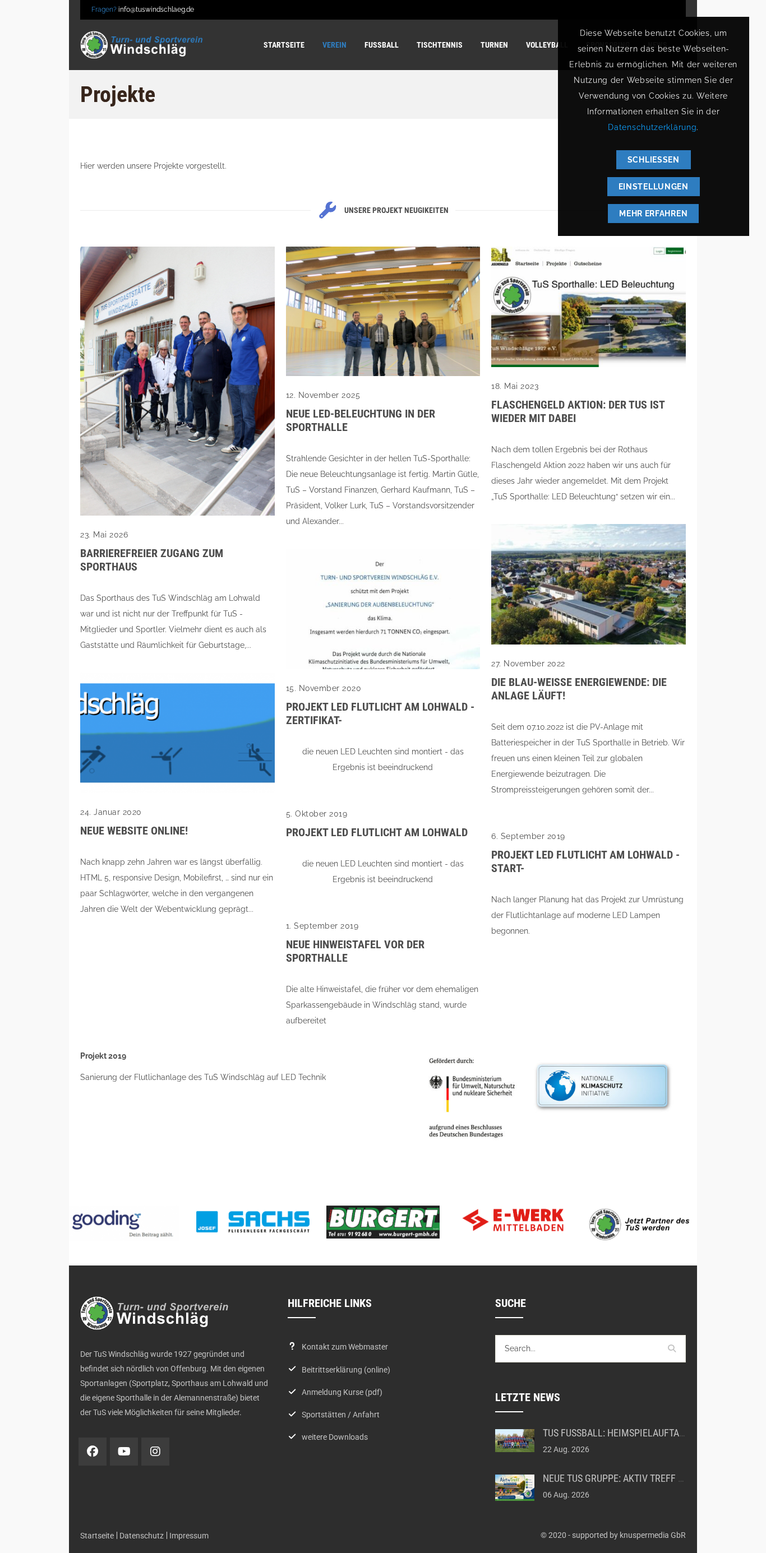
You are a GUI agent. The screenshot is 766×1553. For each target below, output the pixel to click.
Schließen (653, 159)
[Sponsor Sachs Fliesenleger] (253, 1221)
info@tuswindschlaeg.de (156, 9)
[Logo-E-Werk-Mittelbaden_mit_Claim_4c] (513, 1220)
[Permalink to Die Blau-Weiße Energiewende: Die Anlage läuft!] (588, 641)
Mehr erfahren (653, 213)
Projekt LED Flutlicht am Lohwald (377, 832)
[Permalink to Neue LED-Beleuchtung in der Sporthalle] (383, 373)
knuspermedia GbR (653, 1535)
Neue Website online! (134, 830)
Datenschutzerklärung (652, 127)
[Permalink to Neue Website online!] (177, 790)
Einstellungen (654, 186)
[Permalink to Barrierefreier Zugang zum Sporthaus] (177, 512)
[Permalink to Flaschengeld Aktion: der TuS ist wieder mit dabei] (588, 364)
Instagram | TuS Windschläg (155, 1452)
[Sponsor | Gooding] (122, 1224)
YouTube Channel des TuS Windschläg (124, 1452)
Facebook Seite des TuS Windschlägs (93, 1452)
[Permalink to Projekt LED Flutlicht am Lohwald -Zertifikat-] (383, 666)
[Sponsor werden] (643, 1224)
